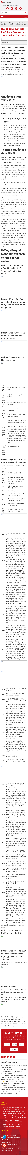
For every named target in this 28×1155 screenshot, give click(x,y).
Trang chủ (4, 23)
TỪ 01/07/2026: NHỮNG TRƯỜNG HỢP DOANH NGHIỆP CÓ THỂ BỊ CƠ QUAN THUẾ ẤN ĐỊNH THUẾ (14, 1071)
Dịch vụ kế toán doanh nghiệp (11, 1137)
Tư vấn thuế (6, 1140)
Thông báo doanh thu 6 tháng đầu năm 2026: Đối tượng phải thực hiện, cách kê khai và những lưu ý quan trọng (13, 1077)
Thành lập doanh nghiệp (9, 1135)
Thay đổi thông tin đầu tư (9, 1144)
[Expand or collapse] (25, 42)
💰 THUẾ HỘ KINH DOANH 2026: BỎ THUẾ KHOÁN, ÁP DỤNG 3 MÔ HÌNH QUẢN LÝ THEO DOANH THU (13, 1083)
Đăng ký (14, 1049)
